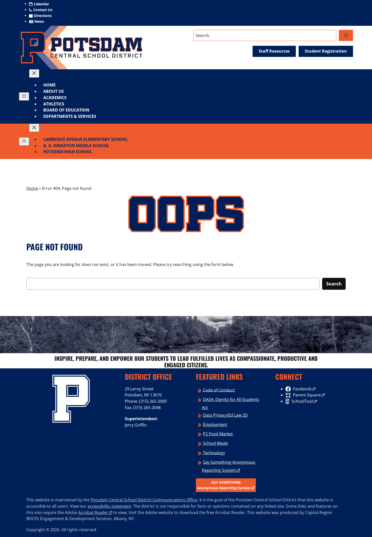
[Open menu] (24, 96)
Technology (214, 452)
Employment (215, 424)
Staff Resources (274, 51)
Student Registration (326, 51)
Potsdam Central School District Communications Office (144, 500)
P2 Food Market (218, 434)
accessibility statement (109, 506)
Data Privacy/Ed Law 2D (225, 415)
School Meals (215, 443)
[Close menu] (34, 73)
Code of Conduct (219, 390)
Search (334, 284)
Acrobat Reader (93, 512)
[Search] (346, 35)
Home (49, 85)
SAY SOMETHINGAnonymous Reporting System (224, 485)
